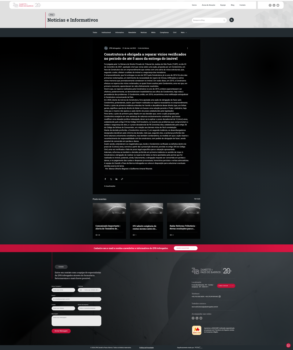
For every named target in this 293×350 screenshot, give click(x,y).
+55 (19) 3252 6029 (198, 297)
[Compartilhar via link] (122, 179)
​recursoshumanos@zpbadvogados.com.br (205, 307)
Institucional (106, 32)
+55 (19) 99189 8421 (211, 297)
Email (54, 295)
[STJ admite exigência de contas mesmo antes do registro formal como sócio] (146, 212)
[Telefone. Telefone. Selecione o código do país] (81, 290)
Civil (174, 32)
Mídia (153, 32)
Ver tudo (197, 199)
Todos (95, 32)
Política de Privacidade (146, 348)
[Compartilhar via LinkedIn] (116, 179)
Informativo (119, 32)
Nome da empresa (83, 304)
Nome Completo (57, 286)
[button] (208, 5)
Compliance (164, 32)
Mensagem (55, 314)
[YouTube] (278, 5)
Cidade (54, 304)
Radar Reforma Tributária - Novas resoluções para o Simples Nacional (183, 227)
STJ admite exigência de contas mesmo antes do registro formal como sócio (146, 227)
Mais (182, 32)
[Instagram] (270, 5)
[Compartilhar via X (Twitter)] (111, 179)
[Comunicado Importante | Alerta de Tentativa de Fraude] (109, 212)
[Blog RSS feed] (231, 20)
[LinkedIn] (274, 5)
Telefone (80, 286)
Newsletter (132, 32)
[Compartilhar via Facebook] (105, 179)
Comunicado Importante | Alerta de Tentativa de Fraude (107, 227)
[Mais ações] (187, 48)
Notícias (144, 32)
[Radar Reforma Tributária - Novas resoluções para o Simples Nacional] (183, 212)
